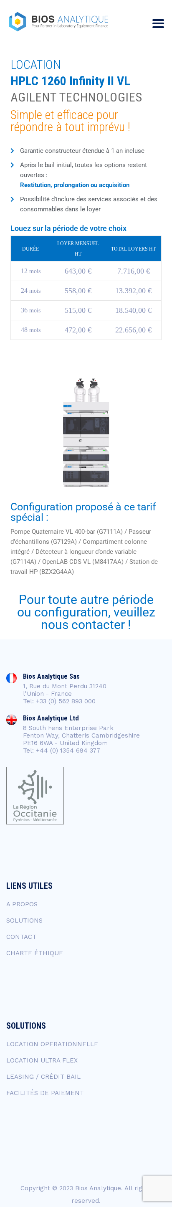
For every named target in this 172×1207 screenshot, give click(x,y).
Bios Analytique (98, 1188)
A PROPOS (22, 904)
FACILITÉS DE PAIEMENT (45, 1093)
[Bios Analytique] (58, 22)
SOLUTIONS (24, 920)
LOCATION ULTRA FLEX (42, 1060)
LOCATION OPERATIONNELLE (52, 1044)
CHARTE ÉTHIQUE (34, 953)
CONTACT (21, 937)
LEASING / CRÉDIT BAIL (43, 1076)
